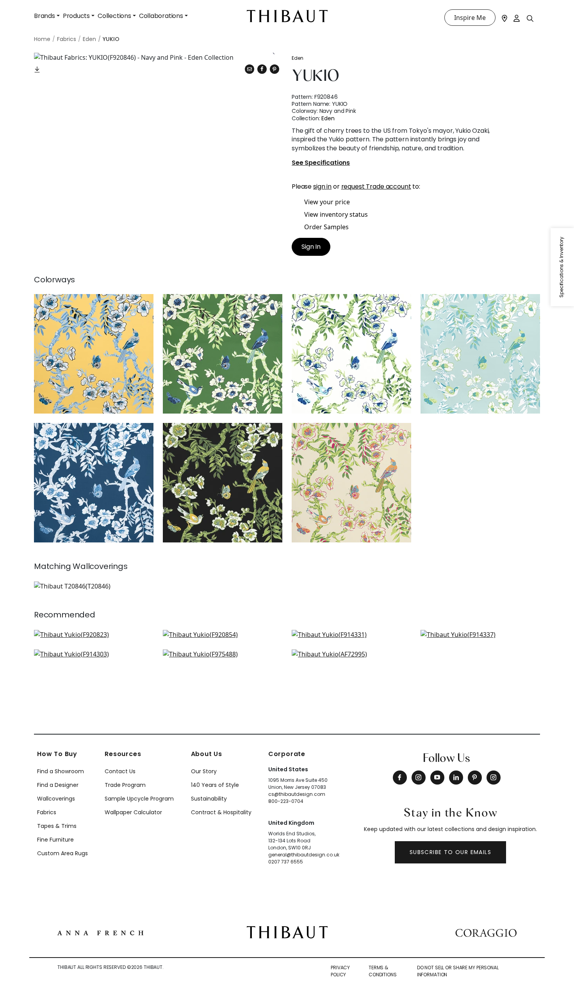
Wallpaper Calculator (133, 812)
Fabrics (46, 812)
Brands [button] (44, 15)
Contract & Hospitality (221, 812)
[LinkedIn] (456, 777)
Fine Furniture (55, 840)
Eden (297, 58)
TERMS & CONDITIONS (383, 971)
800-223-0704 (285, 801)
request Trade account (376, 186)
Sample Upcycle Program (139, 799)
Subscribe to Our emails (450, 852)
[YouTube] (437, 777)
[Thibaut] (287, 931)
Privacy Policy (340, 971)
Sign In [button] (311, 246)
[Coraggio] (486, 932)
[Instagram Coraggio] (494, 777)
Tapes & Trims (57, 826)
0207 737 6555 (285, 861)
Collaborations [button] (161, 15)
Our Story (204, 771)
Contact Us (120, 771)
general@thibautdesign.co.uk (303, 854)
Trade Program (125, 785)
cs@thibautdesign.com (296, 794)
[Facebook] (400, 777)
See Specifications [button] (321, 163)
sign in (322, 186)
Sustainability (209, 799)
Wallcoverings (56, 799)
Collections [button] (114, 15)
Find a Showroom (60, 771)
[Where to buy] (504, 17)
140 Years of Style (215, 785)
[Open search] (530, 18)
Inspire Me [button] (470, 17)
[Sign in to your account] (517, 17)
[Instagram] (419, 777)
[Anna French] (100, 932)
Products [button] (76, 15)
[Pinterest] (274, 69)
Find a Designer (57, 785)
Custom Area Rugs (62, 853)
